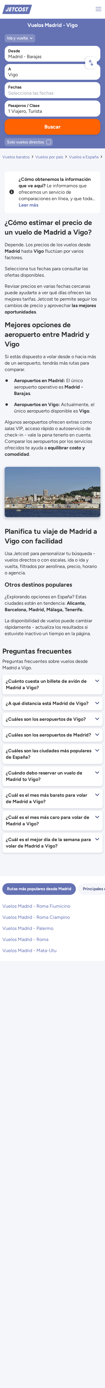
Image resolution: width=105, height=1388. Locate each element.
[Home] (17, 9)
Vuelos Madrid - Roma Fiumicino (36, 906)
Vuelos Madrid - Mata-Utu (29, 950)
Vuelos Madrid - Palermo (27, 928)
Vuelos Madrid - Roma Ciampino (36, 917)
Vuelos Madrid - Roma (25, 939)
